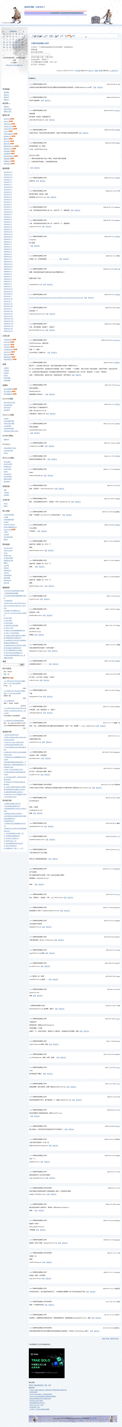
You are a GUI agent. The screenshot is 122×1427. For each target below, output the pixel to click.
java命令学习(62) (9, 128)
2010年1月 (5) (8, 229)
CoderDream (116, 340)
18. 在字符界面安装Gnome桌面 (13, 650)
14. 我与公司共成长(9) (10, 845)
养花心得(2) (7, 354)
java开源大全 (7, 474)
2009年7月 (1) (8, 244)
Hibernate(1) (7, 344)
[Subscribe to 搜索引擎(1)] (12, 143)
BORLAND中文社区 (9, 402)
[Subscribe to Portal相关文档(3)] (15, 349)
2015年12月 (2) (8, 177)
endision (117, 110)
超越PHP (6, 439)
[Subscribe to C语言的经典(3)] (14, 339)
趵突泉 (6, 375)
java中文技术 (7, 469)
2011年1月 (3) (8, 209)
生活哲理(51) (7, 151)
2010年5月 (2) (8, 221)
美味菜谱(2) (7, 158)
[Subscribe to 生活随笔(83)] (12, 153)
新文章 (57, 36)
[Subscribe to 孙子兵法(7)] (12, 141)
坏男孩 (78, 70)
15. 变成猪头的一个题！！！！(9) (13, 848)
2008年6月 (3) (8, 274)
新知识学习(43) (8, 148)
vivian (118, 1067)
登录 (38, 1344)
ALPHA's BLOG (8, 548)
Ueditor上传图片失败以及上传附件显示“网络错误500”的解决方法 (48, 1390)
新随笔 (51, 36)
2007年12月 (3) (8, 289)
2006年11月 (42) (8, 321)
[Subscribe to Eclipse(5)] (11, 121)
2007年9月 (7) (8, 296)
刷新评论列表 (114, 1338)
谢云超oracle (7, 580)
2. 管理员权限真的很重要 (11, 593)
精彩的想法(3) (8, 357)
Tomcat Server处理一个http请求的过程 (40, 1394)
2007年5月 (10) (8, 306)
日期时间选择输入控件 (40, 43)
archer (118, 1019)
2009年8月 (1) (8, 241)
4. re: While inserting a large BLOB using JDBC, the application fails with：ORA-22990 (15, 710)
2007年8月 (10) (8, 298)
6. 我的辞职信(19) (9, 821)
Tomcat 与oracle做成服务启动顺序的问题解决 (42, 1396)
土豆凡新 (6, 565)
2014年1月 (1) (8, 184)
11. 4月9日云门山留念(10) (11, 838)
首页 (46, 36)
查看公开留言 (8, 109)
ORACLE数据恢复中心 (10, 527)
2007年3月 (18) (8, 311)
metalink (6, 418)
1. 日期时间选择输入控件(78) (12, 803)
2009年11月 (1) (8, 234)
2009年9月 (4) (8, 239)
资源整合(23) (7, 161)
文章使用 (6, 370)
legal (118, 894)
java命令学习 (113, 70)
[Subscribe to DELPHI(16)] (12, 119)
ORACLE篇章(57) (9, 134)
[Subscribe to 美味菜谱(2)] (12, 158)
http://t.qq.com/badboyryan (14, 65)
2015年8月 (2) (8, 179)
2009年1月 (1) (8, 259)
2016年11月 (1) (8, 174)
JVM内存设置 (33, 1392)
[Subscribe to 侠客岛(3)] (10, 139)
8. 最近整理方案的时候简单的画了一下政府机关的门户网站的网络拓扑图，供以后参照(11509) (15, 764)
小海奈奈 (6, 492)
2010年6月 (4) (8, 219)
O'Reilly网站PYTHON (10, 448)
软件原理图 (7, 378)
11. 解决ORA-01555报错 (11, 625)
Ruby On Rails (8, 529)
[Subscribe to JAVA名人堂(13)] (14, 126)
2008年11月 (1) (8, 264)
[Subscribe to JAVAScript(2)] (13, 124)
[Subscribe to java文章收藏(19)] (15, 389)
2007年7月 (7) (8, 301)
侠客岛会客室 (8, 479)
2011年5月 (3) (8, 204)
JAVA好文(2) (7, 347)
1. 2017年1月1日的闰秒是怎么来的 (14, 590)
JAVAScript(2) (8, 124)
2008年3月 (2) (8, 281)
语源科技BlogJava (37, 36)
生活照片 (6, 373)
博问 (46, 1385)
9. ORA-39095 (8, 620)
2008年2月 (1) (8, 284)
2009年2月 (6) (8, 256)
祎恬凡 (118, 404)
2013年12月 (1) (8, 187)
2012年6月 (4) (8, 194)
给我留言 (6, 106)
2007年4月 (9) (8, 308)
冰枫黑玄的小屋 (8, 560)
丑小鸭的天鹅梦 (8, 558)
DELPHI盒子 (7, 407)
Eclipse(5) (7, 121)
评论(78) (91, 70)
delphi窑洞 (7, 410)
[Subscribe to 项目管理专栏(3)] (14, 359)
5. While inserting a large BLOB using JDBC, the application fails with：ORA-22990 (15, 605)
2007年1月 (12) (8, 316)
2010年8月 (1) (8, 217)
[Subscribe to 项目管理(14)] (12, 163)
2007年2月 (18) (8, 313)
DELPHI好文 (7, 342)
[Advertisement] (14, 78)
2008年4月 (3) (8, 279)
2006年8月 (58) (8, 328)
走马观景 (6, 495)
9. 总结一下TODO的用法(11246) (13, 769)
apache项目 (7, 461)
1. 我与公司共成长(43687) (11, 734)
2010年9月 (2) (8, 214)
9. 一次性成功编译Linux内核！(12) (14, 833)
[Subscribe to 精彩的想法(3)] (13, 357)
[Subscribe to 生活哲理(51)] (12, 151)
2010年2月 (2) (8, 226)
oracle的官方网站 (9, 428)
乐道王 (6, 503)
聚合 (66, 36)
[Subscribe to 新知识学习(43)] (14, 148)
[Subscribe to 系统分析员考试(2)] (16, 156)
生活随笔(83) (7, 153)
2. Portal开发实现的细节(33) (12, 806)
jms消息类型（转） (35, 1407)
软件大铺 (6, 583)
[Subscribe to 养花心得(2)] (12, 354)
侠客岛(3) (6, 139)
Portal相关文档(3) (9, 349)
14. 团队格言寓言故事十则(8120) (13, 792)
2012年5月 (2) (8, 197)
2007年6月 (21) (8, 303)
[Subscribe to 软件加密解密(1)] (14, 394)
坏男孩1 (117, 362)
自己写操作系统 (8, 537)
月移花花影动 (8, 575)
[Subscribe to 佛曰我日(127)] (13, 136)
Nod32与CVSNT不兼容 (36, 1400)
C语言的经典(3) (8, 339)
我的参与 (6, 97)
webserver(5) (8, 352)
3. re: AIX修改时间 (9, 700)
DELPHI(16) (7, 119)
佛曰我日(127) (8, 136)
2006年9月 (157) (8, 326)
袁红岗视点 (7, 481)
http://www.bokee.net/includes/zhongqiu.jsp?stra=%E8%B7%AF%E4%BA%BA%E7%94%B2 (56, 298)
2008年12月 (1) (8, 261)
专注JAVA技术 (8, 476)
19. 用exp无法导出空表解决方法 (13, 652)
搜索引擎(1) (7, 143)
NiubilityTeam (7, 555)
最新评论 (6, 99)
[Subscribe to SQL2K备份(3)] (13, 391)
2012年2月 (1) (8, 199)
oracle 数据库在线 (9, 421)
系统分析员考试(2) (9, 156)
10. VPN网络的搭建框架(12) (12, 836)
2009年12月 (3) (8, 231)
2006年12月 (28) (8, 318)
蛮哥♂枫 (117, 269)
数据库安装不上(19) (9, 146)
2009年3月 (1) (8, 254)
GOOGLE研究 (8, 464)
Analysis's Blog (8, 550)
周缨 (5, 490)
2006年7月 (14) (8, 331)
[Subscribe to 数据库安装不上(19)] (16, 146)
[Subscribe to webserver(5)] (13, 352)
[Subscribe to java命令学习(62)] (15, 128)
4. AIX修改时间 (8, 600)
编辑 (96, 70)
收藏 (100, 70)
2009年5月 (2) (8, 249)
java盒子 (6, 522)
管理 (73, 36)
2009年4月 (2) (8, 251)
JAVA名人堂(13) (8, 126)
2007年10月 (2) (8, 293)
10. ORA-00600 (8, 623)
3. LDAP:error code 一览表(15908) (14, 742)
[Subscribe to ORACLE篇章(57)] (15, 134)
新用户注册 (105, 1338)
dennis (6, 553)
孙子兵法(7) (7, 141)
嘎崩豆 (6, 563)
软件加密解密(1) (8, 394)
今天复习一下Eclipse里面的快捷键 (39, 1409)
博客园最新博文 (39, 1385)
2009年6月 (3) (8, 246)
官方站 (6, 453)
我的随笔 (6, 92)
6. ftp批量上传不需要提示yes (12, 610)
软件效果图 (7, 380)
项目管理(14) (7, 163)
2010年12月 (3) (8, 212)
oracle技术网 (7, 426)
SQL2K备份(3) (8, 391)
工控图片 (6, 368)
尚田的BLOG (7, 570)
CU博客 (6, 517)
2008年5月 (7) (8, 276)
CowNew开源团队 (9, 514)
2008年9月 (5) (8, 269)
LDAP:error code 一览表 (36, 1405)
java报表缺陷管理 (9, 519)
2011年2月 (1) (8, 207)
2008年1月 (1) (8, 286)
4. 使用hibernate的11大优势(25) (13, 813)
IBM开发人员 (7, 466)
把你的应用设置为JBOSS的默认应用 (40, 1398)
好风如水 (6, 568)
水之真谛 (6, 534)
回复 (94, 87)
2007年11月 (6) (8, 291)
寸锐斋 (6, 532)
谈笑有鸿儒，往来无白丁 (34, 7)
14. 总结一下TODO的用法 (11, 633)
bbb (119, 596)
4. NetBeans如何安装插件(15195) (13, 744)
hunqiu (118, 385)
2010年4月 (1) (8, 224)
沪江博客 (93, 1418)
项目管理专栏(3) (8, 359)
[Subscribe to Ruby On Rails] (13, 529)
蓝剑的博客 (7, 578)
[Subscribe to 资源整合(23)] (12, 161)
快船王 (6, 506)
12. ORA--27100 (8, 628)
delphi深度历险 (8, 405)
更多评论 (100, 87)
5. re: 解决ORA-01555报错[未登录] (14, 720)
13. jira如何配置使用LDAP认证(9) (13, 843)
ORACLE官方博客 (9, 423)
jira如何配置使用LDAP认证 (37, 1402)
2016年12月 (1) (8, 172)
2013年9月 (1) (8, 189)
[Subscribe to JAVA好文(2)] (12, 347)
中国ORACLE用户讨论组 (11, 431)
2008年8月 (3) (8, 271)
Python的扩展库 (8, 450)
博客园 (31, 1385)
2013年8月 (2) (8, 192)
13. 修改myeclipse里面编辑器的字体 (14, 630)
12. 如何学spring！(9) (10, 841)
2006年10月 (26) (8, 323)
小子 (118, 836)
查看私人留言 (8, 111)
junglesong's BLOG (9, 524)
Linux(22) (6, 131)
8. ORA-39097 (8, 618)
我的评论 (6, 94)
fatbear (118, 1126)
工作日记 (6, 572)
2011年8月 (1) (8, 202)
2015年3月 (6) (8, 182)
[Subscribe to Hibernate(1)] (12, 344)
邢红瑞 (6, 539)
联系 (62, 36)
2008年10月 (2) (8, 266)
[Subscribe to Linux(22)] (10, 131)
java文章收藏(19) (9, 389)
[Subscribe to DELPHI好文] (12, 342)
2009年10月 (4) (8, 236)
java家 (5, 471)
